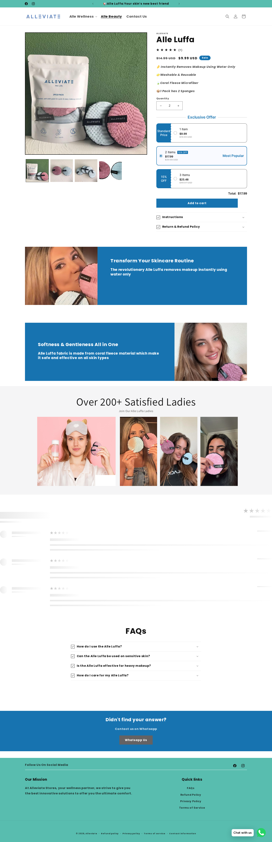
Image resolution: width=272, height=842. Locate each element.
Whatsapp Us (136, 740)
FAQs (190, 788)
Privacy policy (131, 833)
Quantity (162, 98)
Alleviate (91, 833)
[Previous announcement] (93, 3)
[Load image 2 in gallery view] (61, 170)
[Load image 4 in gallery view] (110, 170)
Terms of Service (192, 807)
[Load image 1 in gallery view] (37, 170)
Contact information (182, 833)
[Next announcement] (179, 3)
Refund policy (110, 833)
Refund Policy (190, 794)
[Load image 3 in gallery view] (86, 170)
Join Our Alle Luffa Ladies (136, 411)
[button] (83, 16)
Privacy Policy (190, 801)
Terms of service (154, 833)
